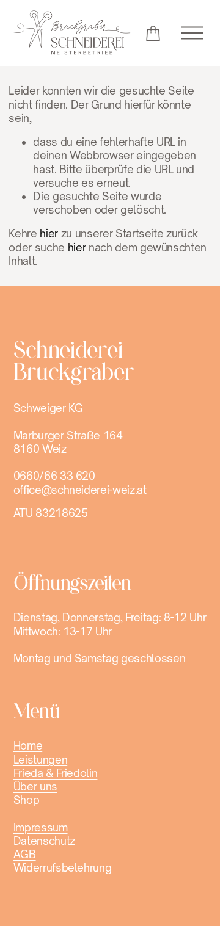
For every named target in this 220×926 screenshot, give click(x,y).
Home (28, 745)
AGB (24, 854)
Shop (26, 800)
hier (49, 233)
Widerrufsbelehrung (62, 867)
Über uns (35, 786)
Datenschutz (44, 840)
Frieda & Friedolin (55, 773)
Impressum (40, 827)
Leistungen (40, 759)
